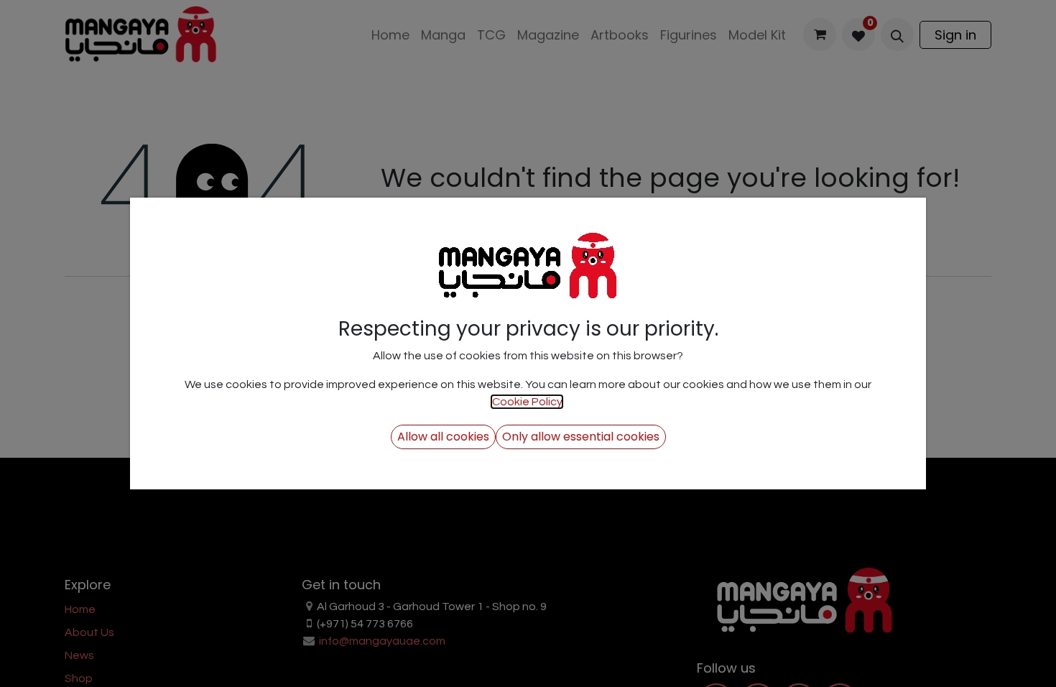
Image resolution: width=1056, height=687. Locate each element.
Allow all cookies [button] (443, 436)
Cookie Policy (527, 401)
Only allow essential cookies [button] (580, 436)
